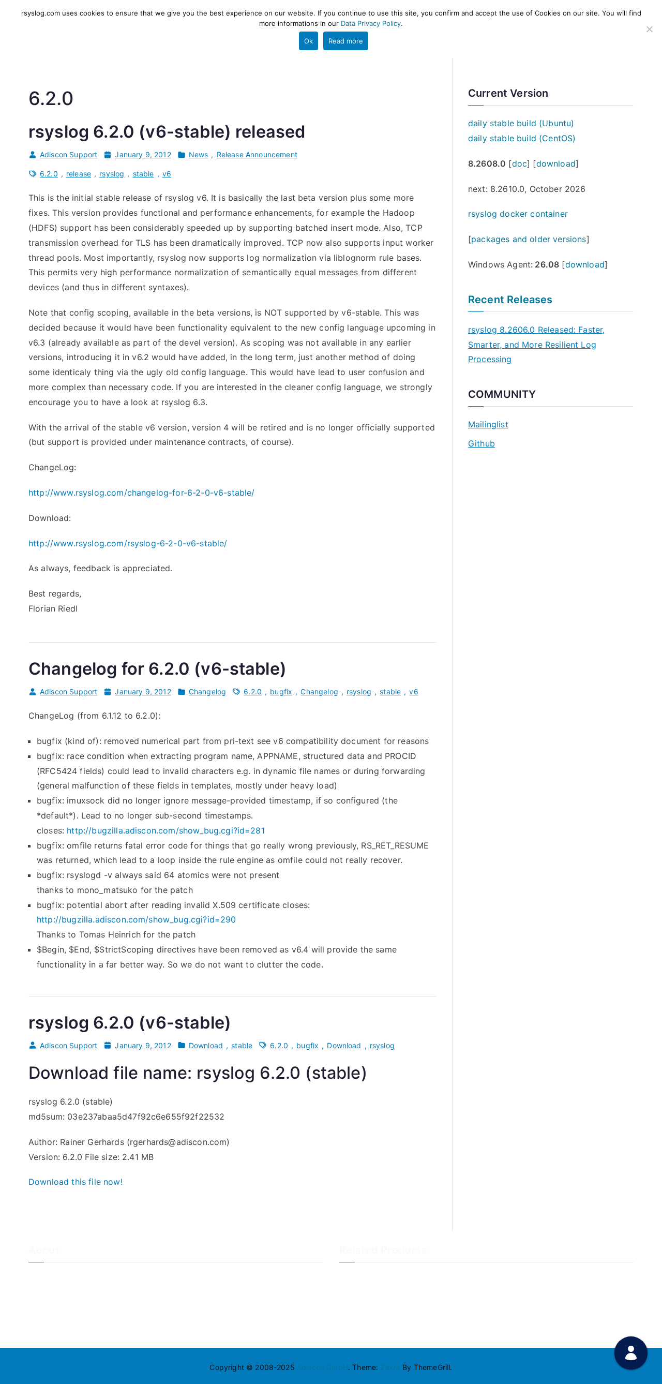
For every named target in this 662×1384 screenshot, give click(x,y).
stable (143, 173)
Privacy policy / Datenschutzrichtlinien (94, 1311)
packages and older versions (528, 239)
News (198, 154)
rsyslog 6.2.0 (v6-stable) (129, 1023)
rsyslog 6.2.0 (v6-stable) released (166, 132)
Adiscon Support (68, 154)
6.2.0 (49, 173)
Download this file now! (75, 1182)
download (556, 163)
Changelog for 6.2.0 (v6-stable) (157, 669)
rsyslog (111, 173)
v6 (166, 173)
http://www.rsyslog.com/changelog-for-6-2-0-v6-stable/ (141, 492)
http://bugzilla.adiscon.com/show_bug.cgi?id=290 (136, 919)
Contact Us (47, 1294)
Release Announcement (257, 154)
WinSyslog (357, 1294)
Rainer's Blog (50, 1329)
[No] (649, 29)
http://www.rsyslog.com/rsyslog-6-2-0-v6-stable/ (128, 543)
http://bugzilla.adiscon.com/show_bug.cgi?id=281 (166, 830)
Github (481, 443)
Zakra (390, 1367)
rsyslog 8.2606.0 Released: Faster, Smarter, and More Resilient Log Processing (536, 344)
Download (206, 1045)
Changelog (207, 691)
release (78, 173)
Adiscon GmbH (322, 1367)
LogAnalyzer (361, 1277)
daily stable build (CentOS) (522, 138)
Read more (345, 41)
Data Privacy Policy (371, 23)
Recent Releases (510, 299)
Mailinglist (488, 424)
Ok (308, 41)
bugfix (281, 691)
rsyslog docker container (518, 214)
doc (519, 163)
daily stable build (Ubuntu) (521, 123)
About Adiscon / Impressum (76, 1277)
